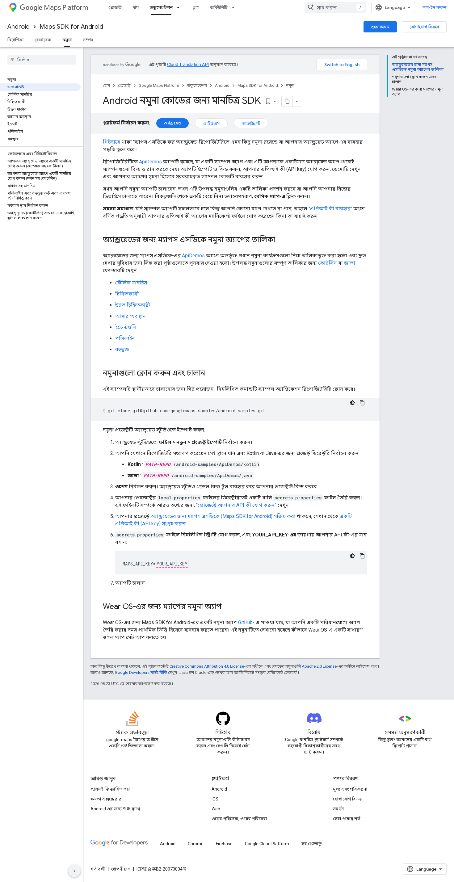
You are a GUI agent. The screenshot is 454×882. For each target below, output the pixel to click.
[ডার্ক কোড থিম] (352, 403)
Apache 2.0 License (319, 666)
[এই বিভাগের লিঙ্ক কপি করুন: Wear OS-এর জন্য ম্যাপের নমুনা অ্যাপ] (228, 607)
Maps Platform (66, 7)
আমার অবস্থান (130, 316)
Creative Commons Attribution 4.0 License (207, 666)
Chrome (196, 843)
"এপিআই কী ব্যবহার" (330, 209)
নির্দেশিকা (15, 40)
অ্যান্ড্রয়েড (172, 123)
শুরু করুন (380, 27)
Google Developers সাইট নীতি (141, 672)
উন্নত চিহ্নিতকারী (132, 305)
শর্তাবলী (97, 869)
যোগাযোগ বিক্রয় (424, 27)
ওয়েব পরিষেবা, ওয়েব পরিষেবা (239, 818)
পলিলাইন (125, 338)
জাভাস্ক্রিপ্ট (251, 123)
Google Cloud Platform (267, 843)
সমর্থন (338, 808)
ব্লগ (196, 7)
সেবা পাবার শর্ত (346, 818)
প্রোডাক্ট (115, 7)
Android (18, 27)
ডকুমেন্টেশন (161, 7)
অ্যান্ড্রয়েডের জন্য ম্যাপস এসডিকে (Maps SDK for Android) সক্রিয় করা (223, 516)
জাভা (349, 263)
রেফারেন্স (43, 40)
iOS (215, 798)
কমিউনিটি (219, 7)
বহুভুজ (122, 349)
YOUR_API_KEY (172, 564)
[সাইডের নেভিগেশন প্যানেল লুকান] (74, 871)
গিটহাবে (111, 142)
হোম (106, 85)
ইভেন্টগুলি (126, 327)
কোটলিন (327, 263)
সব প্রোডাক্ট (311, 843)
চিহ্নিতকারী (127, 294)
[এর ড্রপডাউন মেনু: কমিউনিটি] (235, 7)
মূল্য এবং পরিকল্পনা (350, 789)
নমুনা (67, 40)
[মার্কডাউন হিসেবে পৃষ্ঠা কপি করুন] (287, 101)
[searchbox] (41, 60)
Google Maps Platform (159, 85)
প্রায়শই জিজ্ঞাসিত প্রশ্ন (110, 789)
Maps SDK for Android (71, 27)
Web (216, 808)
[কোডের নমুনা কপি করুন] (362, 403)
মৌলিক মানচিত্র (131, 283)
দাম (136, 7)
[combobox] (335, 7)
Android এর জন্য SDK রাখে (115, 808)
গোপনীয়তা (121, 869)
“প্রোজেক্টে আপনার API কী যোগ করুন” (236, 505)
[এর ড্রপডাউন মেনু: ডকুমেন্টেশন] (180, 7)
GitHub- (246, 622)
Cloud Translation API (188, 64)
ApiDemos (150, 162)
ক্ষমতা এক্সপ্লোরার (106, 798)
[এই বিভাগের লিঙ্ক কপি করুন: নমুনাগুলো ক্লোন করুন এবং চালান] (211, 373)
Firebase (224, 843)
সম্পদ (88, 40)
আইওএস (211, 123)
